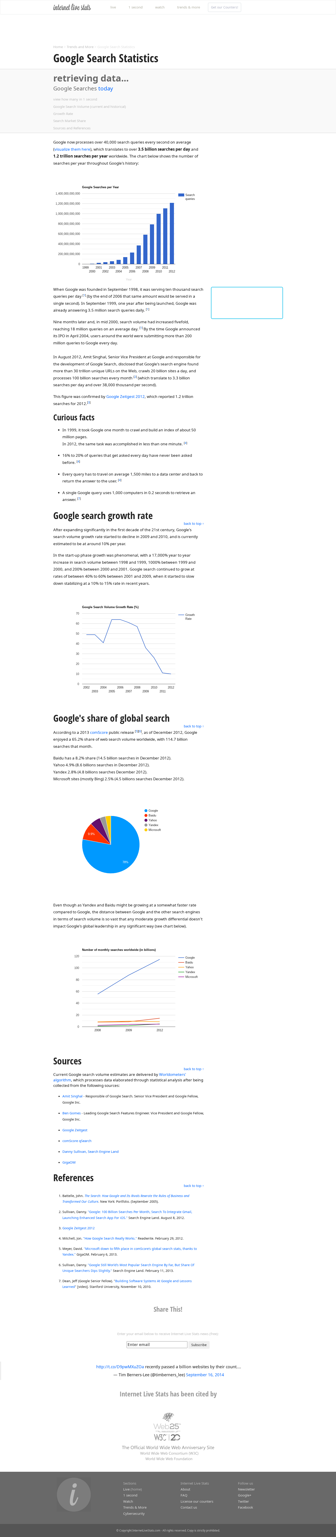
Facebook (245, 1507)
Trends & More (135, 1507)
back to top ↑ (194, 523)
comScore (99, 732)
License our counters (197, 1501)
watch (160, 7)
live (113, 7)
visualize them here (72, 149)
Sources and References (72, 128)
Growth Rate (63, 113)
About (185, 1489)
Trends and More (80, 46)
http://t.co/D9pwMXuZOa (120, 1366)
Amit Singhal (72, 1096)
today (105, 88)
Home (58, 46)
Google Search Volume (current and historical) (89, 106)
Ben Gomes (71, 1113)
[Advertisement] (133, 29)
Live (126, 1489)
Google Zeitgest (74, 1130)
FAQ (184, 1495)
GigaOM (69, 1162)
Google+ (244, 1495)
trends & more (188, 7)
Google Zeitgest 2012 (125, 396)
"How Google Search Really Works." (110, 1238)
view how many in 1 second (75, 99)
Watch (128, 1501)
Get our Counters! (224, 7)
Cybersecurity (134, 1513)
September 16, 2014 (205, 1374)
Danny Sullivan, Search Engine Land (90, 1151)
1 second (135, 7)
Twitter (243, 1501)
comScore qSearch (76, 1140)
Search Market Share (69, 120)
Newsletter (246, 1489)
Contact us (189, 1507)
